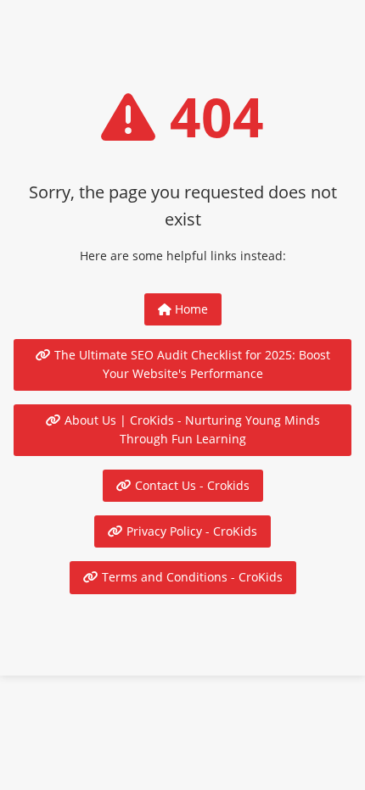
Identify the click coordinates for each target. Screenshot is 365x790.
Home (189, 309)
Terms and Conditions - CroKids (190, 577)
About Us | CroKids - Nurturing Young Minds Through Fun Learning (190, 429)
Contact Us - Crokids (191, 485)
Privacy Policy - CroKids (190, 531)
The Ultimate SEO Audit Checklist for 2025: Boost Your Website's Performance (190, 364)
